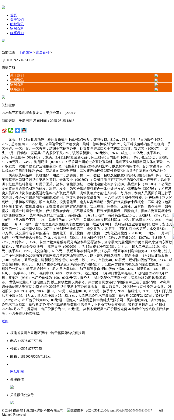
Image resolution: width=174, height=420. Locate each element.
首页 (13, 15)
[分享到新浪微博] (11, 130)
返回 (5, 321)
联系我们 (17, 33)
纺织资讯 (17, 24)
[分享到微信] (4, 130)
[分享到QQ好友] (17, 130)
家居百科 (17, 28)
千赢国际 (25, 52)
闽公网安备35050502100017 (134, 410)
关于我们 (17, 19)
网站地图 (17, 371)
